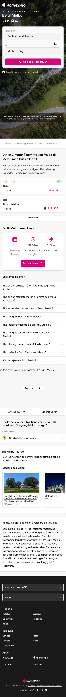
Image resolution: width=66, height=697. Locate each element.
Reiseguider (38, 618)
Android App (41, 657)
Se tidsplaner (30, 263)
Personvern (23, 690)
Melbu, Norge (16, 51)
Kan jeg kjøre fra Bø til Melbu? (19, 360)
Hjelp (35, 640)
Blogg (5, 623)
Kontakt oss (8, 645)
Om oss (6, 635)
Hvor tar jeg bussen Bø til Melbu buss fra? (26, 344)
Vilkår (32, 690)
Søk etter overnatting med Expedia (22, 72)
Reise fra (10, 31)
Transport (7, 143)
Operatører (52, 143)
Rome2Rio (8, 528)
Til (6, 45)
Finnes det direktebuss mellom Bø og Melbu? (28, 308)
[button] (33, 61)
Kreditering (7, 664)
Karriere (6, 640)
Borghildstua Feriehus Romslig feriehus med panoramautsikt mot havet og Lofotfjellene (21, 499)
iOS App (9, 657)
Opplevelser (8, 618)
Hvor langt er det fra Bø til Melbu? (22, 316)
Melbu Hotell (52, 496)
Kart (39, 143)
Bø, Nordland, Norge (20, 36)
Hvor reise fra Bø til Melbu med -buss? (24, 352)
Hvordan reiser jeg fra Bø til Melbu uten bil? (27, 324)
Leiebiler (37, 613)
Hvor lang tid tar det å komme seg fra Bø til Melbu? (27, 334)
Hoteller (6, 613)
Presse (36, 635)
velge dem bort (26, 119)
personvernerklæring (46, 119)
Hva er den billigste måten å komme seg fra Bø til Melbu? (29, 287)
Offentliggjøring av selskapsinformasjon (45, 686)
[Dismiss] (60, 116)
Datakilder (38, 664)
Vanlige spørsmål (24, 143)
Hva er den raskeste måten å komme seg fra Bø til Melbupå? (30, 298)
